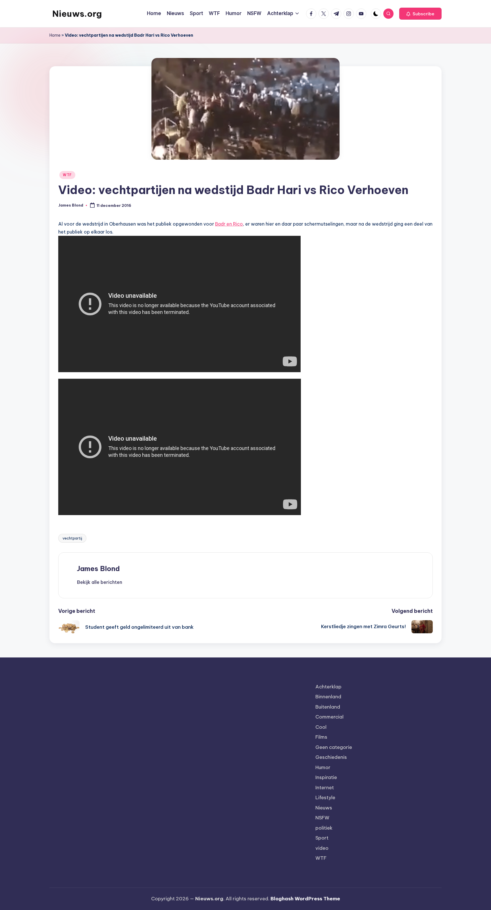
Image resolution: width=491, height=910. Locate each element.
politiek (323, 828)
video (321, 848)
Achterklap (328, 687)
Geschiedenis (331, 757)
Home (55, 35)
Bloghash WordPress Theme (305, 899)
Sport (321, 838)
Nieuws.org (77, 13)
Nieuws (323, 808)
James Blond (98, 568)
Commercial (329, 717)
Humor (322, 767)
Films (321, 737)
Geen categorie (333, 747)
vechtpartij (72, 538)
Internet (324, 787)
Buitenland (327, 707)
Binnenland (328, 697)
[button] (420, 14)
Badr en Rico (229, 224)
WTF (67, 175)
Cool (320, 727)
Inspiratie (326, 777)
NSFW (322, 818)
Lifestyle (325, 797)
